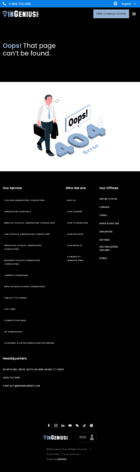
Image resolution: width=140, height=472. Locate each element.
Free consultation (111, 14)
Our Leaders (74, 211)
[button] (134, 14)
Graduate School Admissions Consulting (23, 247)
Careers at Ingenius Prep (75, 258)
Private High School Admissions (24, 286)
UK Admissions (13, 331)
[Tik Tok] (84, 425)
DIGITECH (61, 459)
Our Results (74, 245)
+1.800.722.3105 (19, 4)
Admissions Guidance (17, 211)
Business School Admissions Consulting (22, 262)
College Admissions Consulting (24, 200)
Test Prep (10, 309)
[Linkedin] (63, 425)
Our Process (75, 234)
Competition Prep (15, 320)
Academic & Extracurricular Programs (29, 342)
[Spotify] (91, 425)
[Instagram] (56, 425)
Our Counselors (77, 222)
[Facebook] (49, 425)
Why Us (71, 200)
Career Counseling (16, 275)
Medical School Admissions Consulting (29, 222)
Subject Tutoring (15, 297)
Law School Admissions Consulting (27, 234)
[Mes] (77, 425)
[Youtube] (70, 425)
